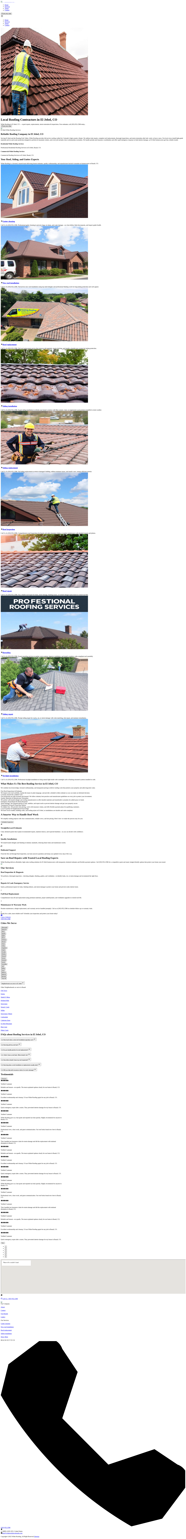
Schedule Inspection (7, 822)
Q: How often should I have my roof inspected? (15, 1060)
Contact (7, 10)
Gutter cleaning (9, 221)
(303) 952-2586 (7, 13)
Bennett (4, 976)
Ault (3, 966)
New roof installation (11, 283)
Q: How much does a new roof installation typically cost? (17, 1040)
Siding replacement (10, 468)
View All (4, 978)
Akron (3, 937)
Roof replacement (10, 345)
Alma (3, 931)
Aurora (3, 958)
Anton (3, 944)
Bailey (3, 968)
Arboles (4, 954)
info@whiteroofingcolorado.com (12, 1533)
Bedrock (4, 974)
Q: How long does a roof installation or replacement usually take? (20, 1065)
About (7, 8)
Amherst (4, 939)
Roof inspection (9, 529)
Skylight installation (11, 776)
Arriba (3, 946)
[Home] (8, 1)
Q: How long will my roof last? (10, 1045)
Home (6, 5)
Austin (3, 962)
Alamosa (4, 929)
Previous (4, 1078)
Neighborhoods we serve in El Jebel (12, 983)
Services (7, 6)
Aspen (3, 950)
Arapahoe (4, 948)
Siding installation (10, 406)
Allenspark (4, 927)
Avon (3, 970)
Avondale (4, 964)
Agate (3, 935)
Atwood (4, 956)
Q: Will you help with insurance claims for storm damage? (18, 1070)
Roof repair (7, 591)
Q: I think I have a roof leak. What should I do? (15, 1055)
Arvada (4, 952)
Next (3, 1243)
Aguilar (3, 933)
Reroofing (7, 653)
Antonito (4, 960)
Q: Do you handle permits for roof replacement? (15, 1050)
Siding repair (8, 714)
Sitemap (36, 1536)
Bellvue (4, 972)
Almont (4, 941)
